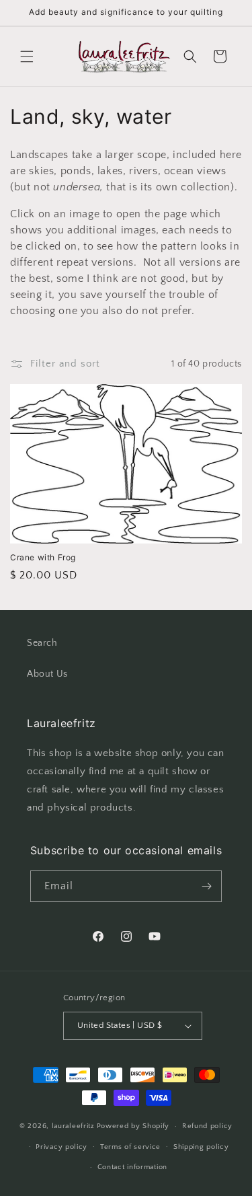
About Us (47, 674)
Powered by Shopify (133, 1126)
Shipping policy (201, 1147)
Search (42, 643)
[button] (27, 56)
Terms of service (130, 1147)
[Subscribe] (206, 886)
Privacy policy (61, 1147)
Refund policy (207, 1126)
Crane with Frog (43, 557)
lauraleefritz (73, 1126)
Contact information (132, 1167)
